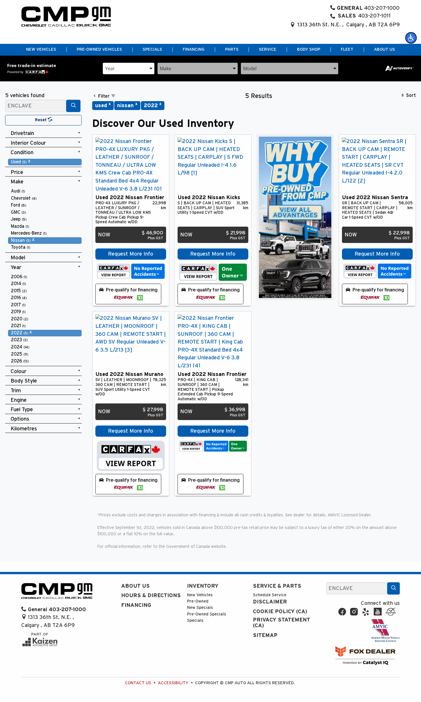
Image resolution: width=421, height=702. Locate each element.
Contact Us (138, 683)
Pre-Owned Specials (206, 614)
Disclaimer (270, 602)
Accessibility (173, 683)
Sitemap (265, 635)
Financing (136, 605)
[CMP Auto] (66, 16)
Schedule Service (269, 595)
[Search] (73, 106)
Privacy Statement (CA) (281, 622)
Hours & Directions (151, 595)
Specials (195, 620)
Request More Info (130, 254)
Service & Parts (277, 586)
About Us (135, 586)
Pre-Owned (197, 601)
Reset (41, 120)
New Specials (200, 607)
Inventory (203, 586)
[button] (411, 38)
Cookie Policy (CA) (280, 611)
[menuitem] (45, 162)
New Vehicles (200, 595)
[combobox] (128, 68)
